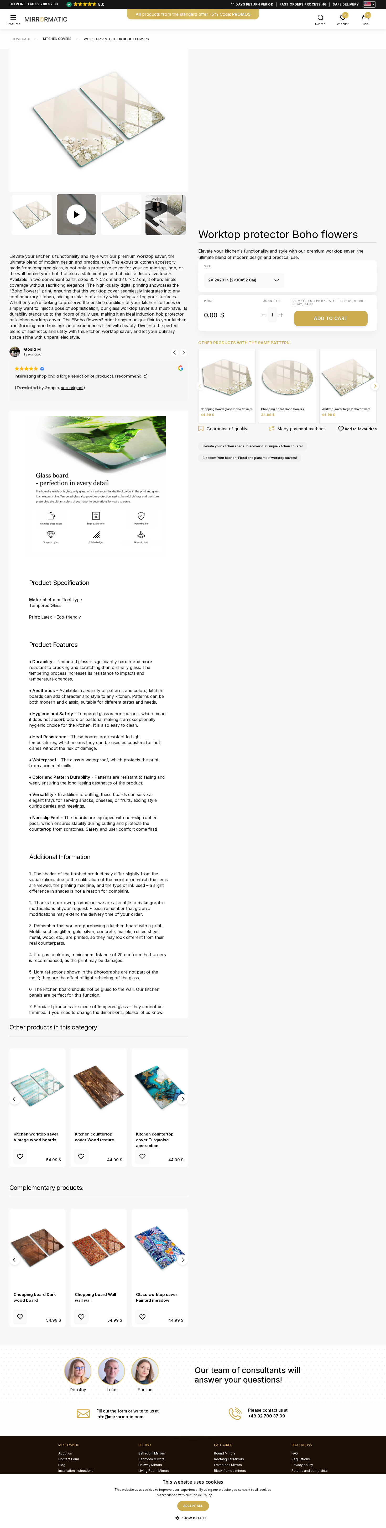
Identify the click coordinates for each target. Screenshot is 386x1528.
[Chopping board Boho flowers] (287, 377)
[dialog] (193, 1501)
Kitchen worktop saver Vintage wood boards (36, 1137)
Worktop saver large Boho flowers (346, 409)
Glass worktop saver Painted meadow (156, 1297)
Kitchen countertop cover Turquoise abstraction (155, 1140)
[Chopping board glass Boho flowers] (227, 377)
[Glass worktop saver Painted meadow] (160, 1248)
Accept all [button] (193, 1506)
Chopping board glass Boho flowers (227, 409)
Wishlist (343, 23)
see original (72, 387)
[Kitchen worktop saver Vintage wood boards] (37, 1087)
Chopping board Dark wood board (35, 1297)
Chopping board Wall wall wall (95, 1297)
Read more (221, 1495)
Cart (365, 23)
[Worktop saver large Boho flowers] (348, 377)
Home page (21, 39)
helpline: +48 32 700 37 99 (33, 4)
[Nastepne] (375, 386)
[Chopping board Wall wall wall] (99, 1248)
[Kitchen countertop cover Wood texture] (99, 1087)
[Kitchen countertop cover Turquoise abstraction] (160, 1087)
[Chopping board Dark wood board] (37, 1248)
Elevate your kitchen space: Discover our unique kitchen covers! (252, 446)
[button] (175, 353)
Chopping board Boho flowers (282, 409)
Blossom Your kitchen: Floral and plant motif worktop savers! (249, 458)
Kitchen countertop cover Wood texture (94, 1137)
